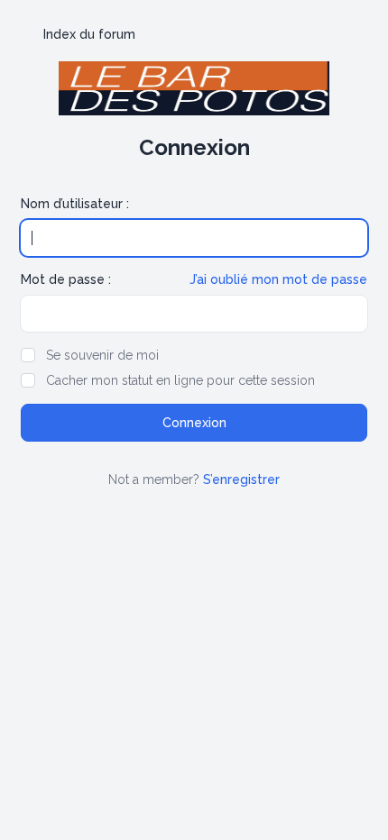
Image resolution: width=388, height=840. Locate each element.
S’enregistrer (241, 479)
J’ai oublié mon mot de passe (278, 279)
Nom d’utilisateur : (75, 203)
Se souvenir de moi (102, 355)
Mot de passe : (66, 279)
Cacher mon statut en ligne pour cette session (180, 380)
